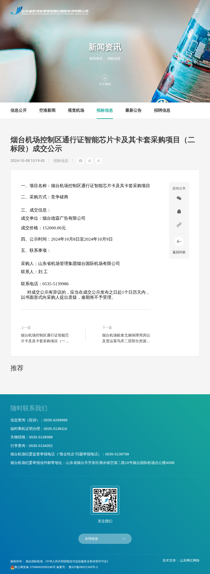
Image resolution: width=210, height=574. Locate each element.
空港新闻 (47, 110)
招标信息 (114, 58)
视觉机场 (76, 110)
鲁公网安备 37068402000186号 (35, 567)
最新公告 (133, 110)
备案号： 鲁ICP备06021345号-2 (77, 567)
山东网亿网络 (190, 560)
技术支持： (171, 560)
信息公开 (18, 110)
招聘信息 (162, 110)
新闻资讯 (96, 58)
